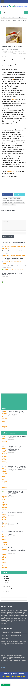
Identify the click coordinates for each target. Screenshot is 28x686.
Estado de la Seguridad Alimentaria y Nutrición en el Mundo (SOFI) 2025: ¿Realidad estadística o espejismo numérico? (17, 468)
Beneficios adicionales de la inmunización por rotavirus (13, 251)
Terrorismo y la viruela (7, 202)
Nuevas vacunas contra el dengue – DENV (12, 258)
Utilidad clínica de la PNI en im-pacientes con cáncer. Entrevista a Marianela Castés (16, 413)
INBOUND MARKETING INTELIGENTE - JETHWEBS (14, 676)
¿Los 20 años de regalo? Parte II (16, 523)
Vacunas (5, 52)
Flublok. (10, 198)
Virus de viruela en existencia (9, 204)
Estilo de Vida (8, 580)
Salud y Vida (6, 578)
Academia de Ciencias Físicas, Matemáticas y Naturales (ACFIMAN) (15, 533)
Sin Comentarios (11, 52)
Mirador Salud (11, 51)
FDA (13, 79)
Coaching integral (9, 588)
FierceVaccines (11, 64)
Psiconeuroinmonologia (10, 590)
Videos (5, 594)
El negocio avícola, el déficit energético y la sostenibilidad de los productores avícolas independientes (17, 448)
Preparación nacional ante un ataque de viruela (12, 200)
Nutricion (7, 582)
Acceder (3, 667)
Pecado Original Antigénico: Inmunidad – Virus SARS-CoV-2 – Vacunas (13, 274)
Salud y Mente (6, 586)
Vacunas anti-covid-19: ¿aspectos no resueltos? (14, 265)
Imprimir (14, 53)
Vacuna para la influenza (19, 202)
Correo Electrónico (22, 53)
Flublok (14, 99)
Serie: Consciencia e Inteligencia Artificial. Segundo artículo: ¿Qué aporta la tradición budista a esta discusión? (16, 549)
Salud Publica (6, 591)
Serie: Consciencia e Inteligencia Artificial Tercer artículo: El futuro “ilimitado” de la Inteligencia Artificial (16, 493)
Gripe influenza (17, 198)
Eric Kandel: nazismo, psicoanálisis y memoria (13, 17)
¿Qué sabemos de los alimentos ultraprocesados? (16, 513)
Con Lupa (5, 576)
